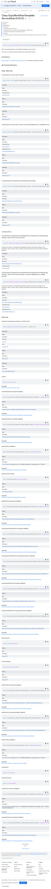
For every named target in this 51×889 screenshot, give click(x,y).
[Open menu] (2, 1)
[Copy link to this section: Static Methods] (14, 71)
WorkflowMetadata (42, 573)
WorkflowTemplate (31, 409)
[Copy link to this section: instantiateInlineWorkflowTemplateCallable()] (29, 528)
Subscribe (23, 882)
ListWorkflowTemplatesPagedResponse (35, 730)
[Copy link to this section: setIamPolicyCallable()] (16, 740)
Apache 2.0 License (19, 854)
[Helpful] (46, 11)
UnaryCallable (5, 409)
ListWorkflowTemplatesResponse (34, 703)
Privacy (10, 880)
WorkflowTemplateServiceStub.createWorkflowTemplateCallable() (17, 415)
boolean (4, 358)
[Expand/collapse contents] (9, 22)
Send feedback (44, 15)
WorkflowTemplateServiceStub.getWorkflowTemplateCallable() (16, 524)
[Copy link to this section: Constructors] (13, 232)
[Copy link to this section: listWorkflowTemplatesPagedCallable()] (26, 712)
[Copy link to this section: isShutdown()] (10, 638)
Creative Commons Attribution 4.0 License (38, 853)
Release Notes (17, 868)
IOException (5, 119)
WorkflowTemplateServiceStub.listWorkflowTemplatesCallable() (16, 708)
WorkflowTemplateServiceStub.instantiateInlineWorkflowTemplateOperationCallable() (21, 579)
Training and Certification (31, 875)
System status (17, 870)
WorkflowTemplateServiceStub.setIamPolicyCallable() (14, 763)
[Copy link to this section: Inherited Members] (18, 65)
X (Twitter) (41, 868)
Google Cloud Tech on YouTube (43, 874)
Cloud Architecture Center (30, 872)
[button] (25, 65)
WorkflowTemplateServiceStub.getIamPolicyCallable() (14, 470)
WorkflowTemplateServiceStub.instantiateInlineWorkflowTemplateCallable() (19, 552)
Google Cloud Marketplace (4, 869)
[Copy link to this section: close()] (7, 377)
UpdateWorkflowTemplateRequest (18, 835)
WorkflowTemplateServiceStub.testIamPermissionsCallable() (16, 813)
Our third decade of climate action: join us (36, 880)
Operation (35, 546)
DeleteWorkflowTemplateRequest (18, 437)
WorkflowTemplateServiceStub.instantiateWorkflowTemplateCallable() (18, 607)
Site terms (15, 880)
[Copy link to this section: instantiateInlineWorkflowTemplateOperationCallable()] (36, 556)
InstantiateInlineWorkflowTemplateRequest (21, 546)
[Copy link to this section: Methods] (10, 317)
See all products (5, 864)
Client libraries (27, 5)
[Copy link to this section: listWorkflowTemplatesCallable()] (22, 685)
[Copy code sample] (48, 43)
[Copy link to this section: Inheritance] (11, 57)
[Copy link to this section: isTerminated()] (11, 661)
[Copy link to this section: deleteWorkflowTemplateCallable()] (24, 419)
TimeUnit (4, 347)
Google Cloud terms (23, 880)
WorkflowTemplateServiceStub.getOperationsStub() (14, 497)
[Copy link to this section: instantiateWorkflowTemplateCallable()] (26, 583)
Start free (45, 5)
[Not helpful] (48, 11)
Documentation (9, 10)
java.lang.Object (5, 60)
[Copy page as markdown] (29, 18)
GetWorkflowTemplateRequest (17, 519)
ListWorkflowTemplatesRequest (17, 703)
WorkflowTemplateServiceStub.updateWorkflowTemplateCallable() (17, 841)
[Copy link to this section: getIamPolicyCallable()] (16, 446)
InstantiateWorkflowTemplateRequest (19, 601)
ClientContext (5, 95)
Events (40, 866)
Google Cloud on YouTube (44, 870)
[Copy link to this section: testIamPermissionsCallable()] (20, 789)
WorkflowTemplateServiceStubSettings (12, 201)
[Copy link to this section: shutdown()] (9, 767)
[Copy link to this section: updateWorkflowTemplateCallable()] (24, 817)
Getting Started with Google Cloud (30, 867)
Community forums (18, 864)
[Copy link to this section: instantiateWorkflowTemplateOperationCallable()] (33, 611)
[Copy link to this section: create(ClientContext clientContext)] (25, 75)
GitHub (27, 864)
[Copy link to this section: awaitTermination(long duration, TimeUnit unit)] (31, 321)
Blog (40, 864)
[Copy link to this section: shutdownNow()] (12, 778)
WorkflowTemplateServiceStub (18, 60)
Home (3, 10)
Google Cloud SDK (10, 5)
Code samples (29, 869)
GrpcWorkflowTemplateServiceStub (11, 106)
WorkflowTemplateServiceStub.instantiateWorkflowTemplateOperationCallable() (20, 634)
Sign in (47, 1)
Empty (28, 437)
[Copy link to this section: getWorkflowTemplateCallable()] (22, 501)
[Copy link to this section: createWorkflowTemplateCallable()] (24, 392)
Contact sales (4, 872)
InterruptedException (7, 371)
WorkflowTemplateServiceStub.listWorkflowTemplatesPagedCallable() (18, 736)
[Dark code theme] (46, 43)
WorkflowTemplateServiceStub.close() (10, 387)
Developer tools (16, 10)
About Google (4, 880)
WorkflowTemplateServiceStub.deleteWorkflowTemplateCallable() (17, 442)
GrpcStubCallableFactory (8, 151)
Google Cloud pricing (6, 866)
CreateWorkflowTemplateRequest (18, 409)
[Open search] (32, 1)
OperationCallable (7, 573)
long (3, 341)
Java (19, 5)
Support (15, 866)
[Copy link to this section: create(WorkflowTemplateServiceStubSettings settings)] (37, 181)
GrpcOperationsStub (7, 491)
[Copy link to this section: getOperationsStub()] (15, 474)
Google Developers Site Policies (37, 854)
